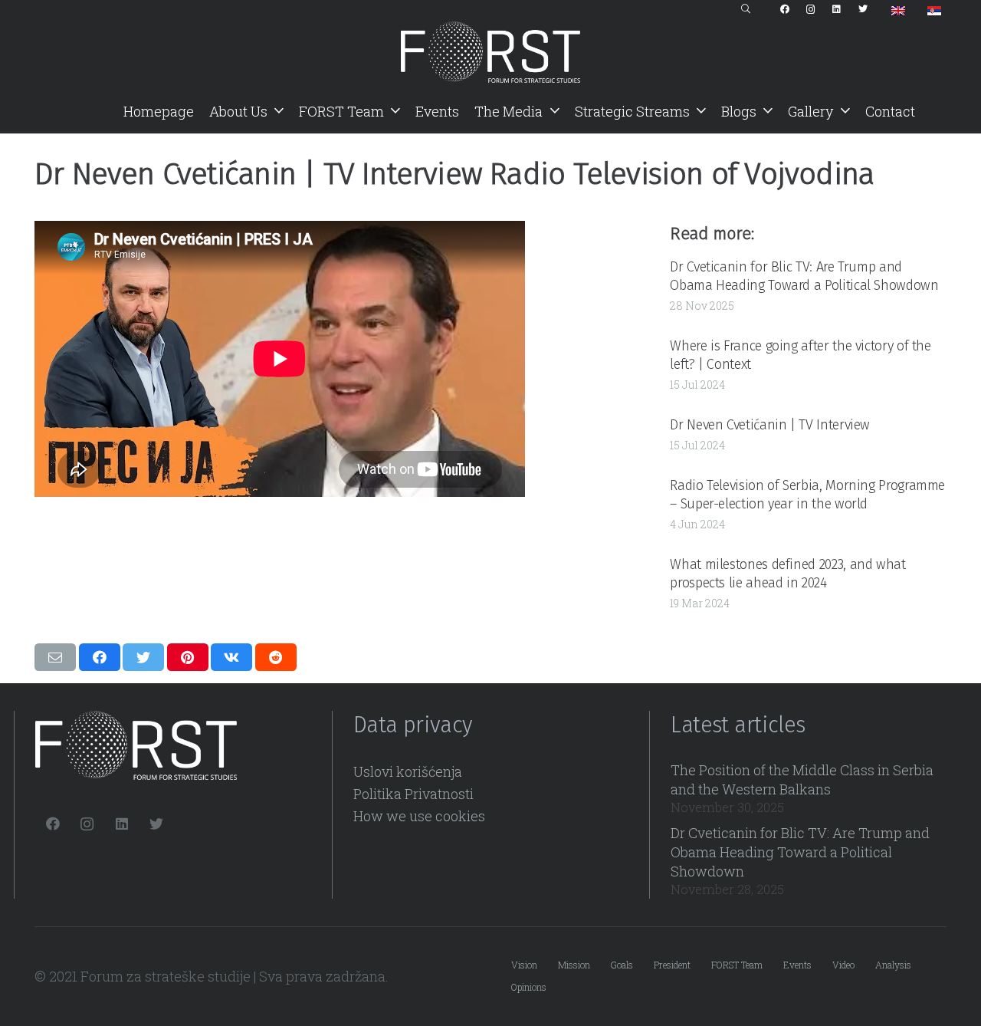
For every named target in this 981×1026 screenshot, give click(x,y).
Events (797, 965)
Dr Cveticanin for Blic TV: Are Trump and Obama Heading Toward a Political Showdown (804, 275)
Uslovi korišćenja (407, 771)
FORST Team (737, 965)
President (672, 965)
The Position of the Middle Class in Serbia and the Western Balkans (802, 779)
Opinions (528, 987)
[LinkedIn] (837, 9)
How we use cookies (419, 816)
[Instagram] (811, 9)
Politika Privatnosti (413, 793)
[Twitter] (863, 9)
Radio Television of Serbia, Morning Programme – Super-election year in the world (807, 494)
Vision (524, 965)
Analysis (893, 965)
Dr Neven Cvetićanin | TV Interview (770, 424)
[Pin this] (187, 657)
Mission (574, 965)
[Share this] (99, 657)
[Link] (490, 52)
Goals (622, 965)
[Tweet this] (143, 657)
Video (843, 965)
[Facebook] (785, 9)
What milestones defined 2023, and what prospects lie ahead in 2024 (787, 573)
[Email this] (55, 657)
